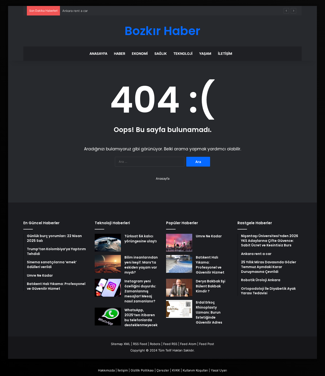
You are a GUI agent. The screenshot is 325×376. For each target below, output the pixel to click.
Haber (119, 53)
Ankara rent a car (75, 11)
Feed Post (206, 344)
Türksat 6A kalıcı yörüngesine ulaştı (140, 239)
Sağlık (160, 53)
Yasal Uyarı (219, 370)
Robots (155, 344)
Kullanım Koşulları (195, 370)
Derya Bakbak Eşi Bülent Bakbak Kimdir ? (210, 286)
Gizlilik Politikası (142, 370)
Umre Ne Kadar (209, 236)
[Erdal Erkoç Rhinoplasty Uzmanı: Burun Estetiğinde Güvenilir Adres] (179, 309)
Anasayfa (98, 53)
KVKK (176, 370)
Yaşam (205, 53)
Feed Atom (188, 344)
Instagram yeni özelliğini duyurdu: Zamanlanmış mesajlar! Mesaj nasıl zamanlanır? (140, 291)
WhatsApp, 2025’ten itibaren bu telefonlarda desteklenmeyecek (141, 317)
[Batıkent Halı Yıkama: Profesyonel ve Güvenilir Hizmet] (179, 264)
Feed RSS (170, 344)
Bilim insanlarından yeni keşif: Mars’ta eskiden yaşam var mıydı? (141, 265)
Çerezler (163, 370)
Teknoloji (182, 53)
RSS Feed (140, 344)
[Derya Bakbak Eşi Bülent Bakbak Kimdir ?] (179, 288)
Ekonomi (140, 53)
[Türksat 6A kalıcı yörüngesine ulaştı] (108, 243)
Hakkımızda (106, 370)
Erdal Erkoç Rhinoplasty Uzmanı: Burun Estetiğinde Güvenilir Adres (209, 312)
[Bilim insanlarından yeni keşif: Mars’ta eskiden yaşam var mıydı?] (108, 264)
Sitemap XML (120, 344)
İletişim (225, 53)
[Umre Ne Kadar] (179, 243)
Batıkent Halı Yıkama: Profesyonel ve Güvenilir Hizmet (210, 265)
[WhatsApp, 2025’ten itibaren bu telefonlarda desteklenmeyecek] (108, 316)
